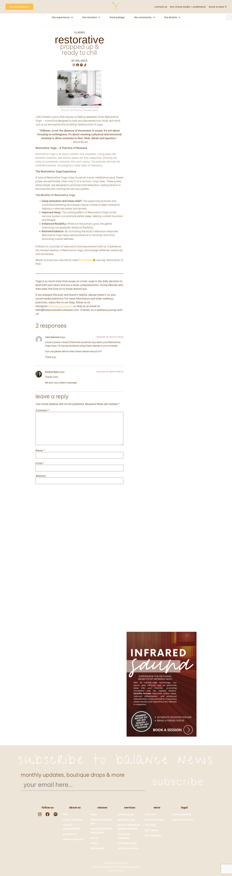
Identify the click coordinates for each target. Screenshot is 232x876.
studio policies (72, 819)
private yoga (126, 814)
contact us (160, 6)
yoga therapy (126, 819)
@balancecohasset (60, 306)
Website (41, 476)
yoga (93, 814)
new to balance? (74, 839)
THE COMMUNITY (143, 17)
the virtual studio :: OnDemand (188, 6)
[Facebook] (77, 64)
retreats (150, 814)
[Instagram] (73, 64)
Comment (42, 410)
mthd (93, 843)
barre (94, 837)
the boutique (117, 17)
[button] (229, 17)
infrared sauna (127, 843)
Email (40, 463)
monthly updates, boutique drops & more (73, 774)
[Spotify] (81, 64)
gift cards (151, 830)
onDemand (97, 848)
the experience (61, 17)
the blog (150, 824)
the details (170, 17)
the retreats (89, 17)
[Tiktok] (85, 64)
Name (40, 450)
